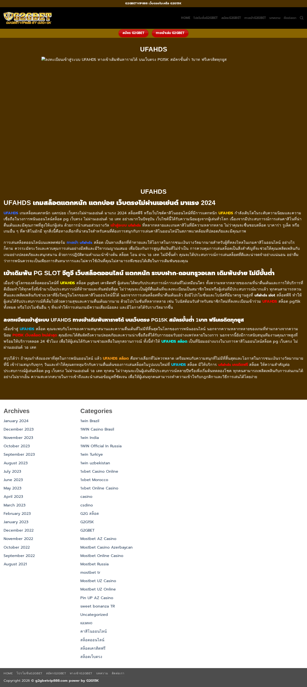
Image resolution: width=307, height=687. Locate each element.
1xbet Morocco (94, 480)
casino (86, 497)
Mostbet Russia (94, 564)
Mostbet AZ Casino (98, 539)
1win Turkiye (91, 454)
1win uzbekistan (95, 463)
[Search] (301, 18)
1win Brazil (89, 421)
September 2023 (19, 454)
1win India (89, 438)
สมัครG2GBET (231, 18)
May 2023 (12, 488)
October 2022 (17, 547)
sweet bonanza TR (97, 606)
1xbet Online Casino (99, 488)
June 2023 (13, 480)
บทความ (274, 18)
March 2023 (14, 505)
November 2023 (18, 438)
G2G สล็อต (89, 514)
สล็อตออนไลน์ (92, 640)
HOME (185, 18)
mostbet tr (90, 572)
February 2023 (17, 514)
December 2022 (19, 530)
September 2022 (19, 556)
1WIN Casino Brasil (97, 429)
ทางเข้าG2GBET (255, 18)
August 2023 (16, 463)
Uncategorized (94, 615)
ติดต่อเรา (290, 18)
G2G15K (87, 522)
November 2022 (18, 539)
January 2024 (16, 421)
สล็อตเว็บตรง (91, 657)
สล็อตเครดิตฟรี (93, 648)
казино (86, 623)
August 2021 (15, 564)
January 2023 (16, 522)
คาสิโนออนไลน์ (93, 631)
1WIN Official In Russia (101, 446)
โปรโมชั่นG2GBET (206, 18)
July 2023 (12, 471)
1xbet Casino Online (99, 471)
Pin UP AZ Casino (96, 598)
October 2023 (17, 446)
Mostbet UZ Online (98, 589)
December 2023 (19, 429)
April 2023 (13, 497)
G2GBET (87, 530)
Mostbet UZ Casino (98, 581)
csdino (86, 505)
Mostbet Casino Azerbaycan (106, 547)
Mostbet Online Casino (101, 556)
